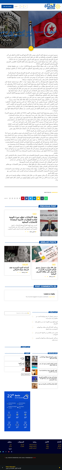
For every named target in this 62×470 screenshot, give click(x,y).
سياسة (34, 213)
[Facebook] (11, 451)
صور (11, 444)
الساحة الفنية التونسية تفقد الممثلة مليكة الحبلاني (19, 269)
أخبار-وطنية (25, 264)
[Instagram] (5, 451)
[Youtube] (8, 451)
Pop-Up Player (7, 6)
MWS (34, 457)
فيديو (10, 446)
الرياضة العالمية (32, 448)
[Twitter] (3, 451)
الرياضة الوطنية (32, 446)
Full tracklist (26, 374)
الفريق (59, 444)
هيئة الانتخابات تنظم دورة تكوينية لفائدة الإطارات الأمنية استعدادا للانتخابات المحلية (23, 219)
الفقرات (22, 446)
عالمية (47, 448)
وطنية (2, 27)
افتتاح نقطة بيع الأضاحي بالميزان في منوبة (47, 384)
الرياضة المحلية (32, 444)
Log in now (52, 297)
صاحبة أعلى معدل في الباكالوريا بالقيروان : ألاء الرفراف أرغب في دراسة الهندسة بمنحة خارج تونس (48, 378)
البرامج (59, 446)
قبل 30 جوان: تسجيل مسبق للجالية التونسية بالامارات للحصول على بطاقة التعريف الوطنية (46, 271)
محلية (47, 444)
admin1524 (55, 192)
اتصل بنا (59, 448)
